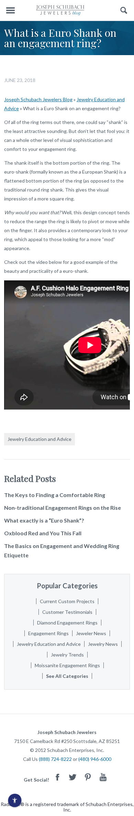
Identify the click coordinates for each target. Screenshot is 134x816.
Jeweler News (91, 633)
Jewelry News (103, 644)
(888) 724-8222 (55, 759)
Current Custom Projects (67, 601)
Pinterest (88, 777)
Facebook (57, 777)
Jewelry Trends (67, 655)
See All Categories (67, 676)
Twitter (72, 777)
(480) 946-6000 (94, 759)
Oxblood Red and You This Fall (42, 533)
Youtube (103, 777)
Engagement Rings (48, 633)
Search (123, 10)
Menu (10, 10)
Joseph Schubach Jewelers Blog (38, 99)
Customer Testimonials (67, 612)
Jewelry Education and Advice (39, 439)
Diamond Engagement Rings (67, 623)
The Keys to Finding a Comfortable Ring (54, 495)
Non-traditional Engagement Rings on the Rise (62, 507)
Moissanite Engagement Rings (67, 665)
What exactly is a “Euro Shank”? (44, 520)
